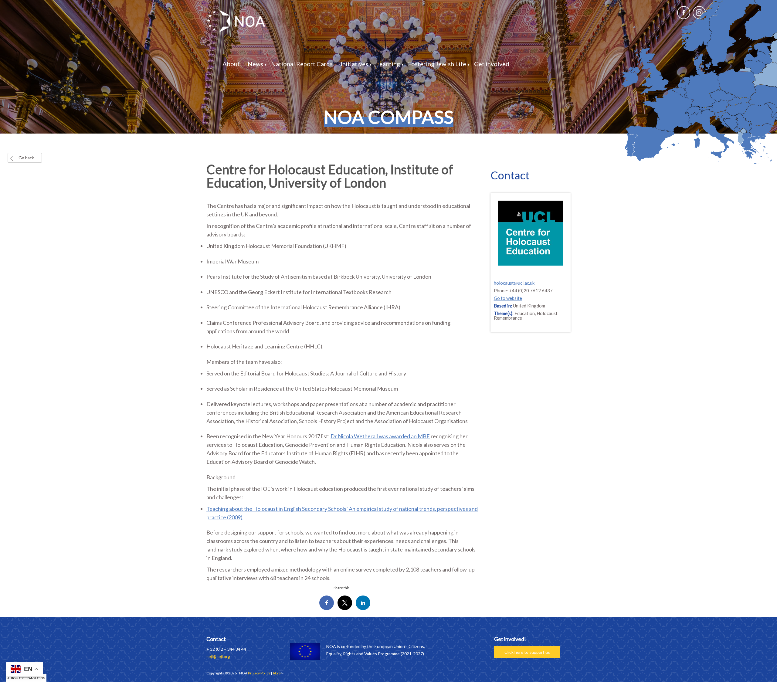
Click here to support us (527, 652)
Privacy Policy (259, 673)
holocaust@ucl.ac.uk (514, 283)
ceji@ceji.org (218, 656)
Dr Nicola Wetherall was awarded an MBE (380, 436)
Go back (26, 157)
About (231, 63)
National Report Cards (302, 63)
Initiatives (354, 63)
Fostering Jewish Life (437, 63)
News (255, 63)
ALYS (276, 673)
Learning (388, 63)
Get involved (491, 63)
